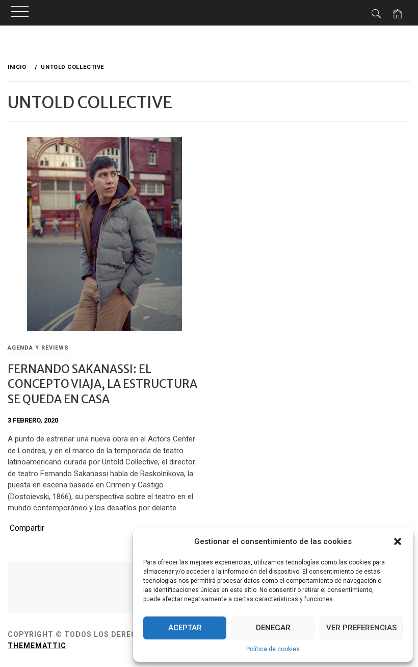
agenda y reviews (38, 347)
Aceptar (185, 627)
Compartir (27, 528)
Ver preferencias (361, 627)
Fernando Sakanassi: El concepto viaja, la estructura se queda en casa (102, 384)
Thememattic (37, 645)
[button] (398, 541)
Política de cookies (273, 649)
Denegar (273, 627)
